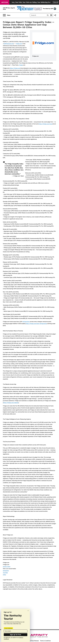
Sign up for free (15, 635)
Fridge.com (19, 43)
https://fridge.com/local (45, 124)
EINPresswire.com (9, 43)
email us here (6, 566)
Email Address (8, 628)
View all (55, 2)
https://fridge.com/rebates (10, 402)
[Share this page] (55, 15)
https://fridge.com (15, 68)
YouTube (5, 572)
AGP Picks (4, 2)
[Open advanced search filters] (51, 15)
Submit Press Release (33, 640)
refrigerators (26, 321)
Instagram (6, 570)
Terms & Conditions (45, 640)
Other (4, 574)
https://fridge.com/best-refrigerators (36, 323)
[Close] (28, 610)
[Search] (47, 15)
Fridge (21, 65)
